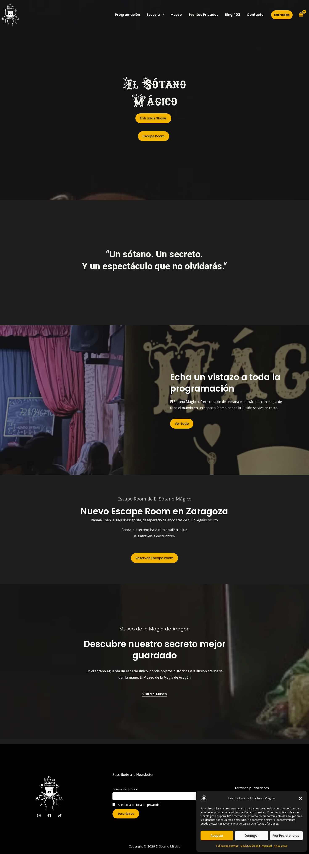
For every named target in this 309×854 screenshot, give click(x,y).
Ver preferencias (286, 835)
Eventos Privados (203, 14)
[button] (300, 798)
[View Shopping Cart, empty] (301, 15)
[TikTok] (60, 815)
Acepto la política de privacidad (139, 805)
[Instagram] (39, 815)
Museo (176, 14)
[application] (162, 15)
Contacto (255, 14)
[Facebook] (49, 815)
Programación (127, 14)
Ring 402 (232, 14)
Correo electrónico (125, 789)
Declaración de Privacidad (256, 845)
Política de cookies (227, 845)
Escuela (153, 14)
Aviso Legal (280, 845)
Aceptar (216, 835)
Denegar (252, 835)
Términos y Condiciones (251, 788)
